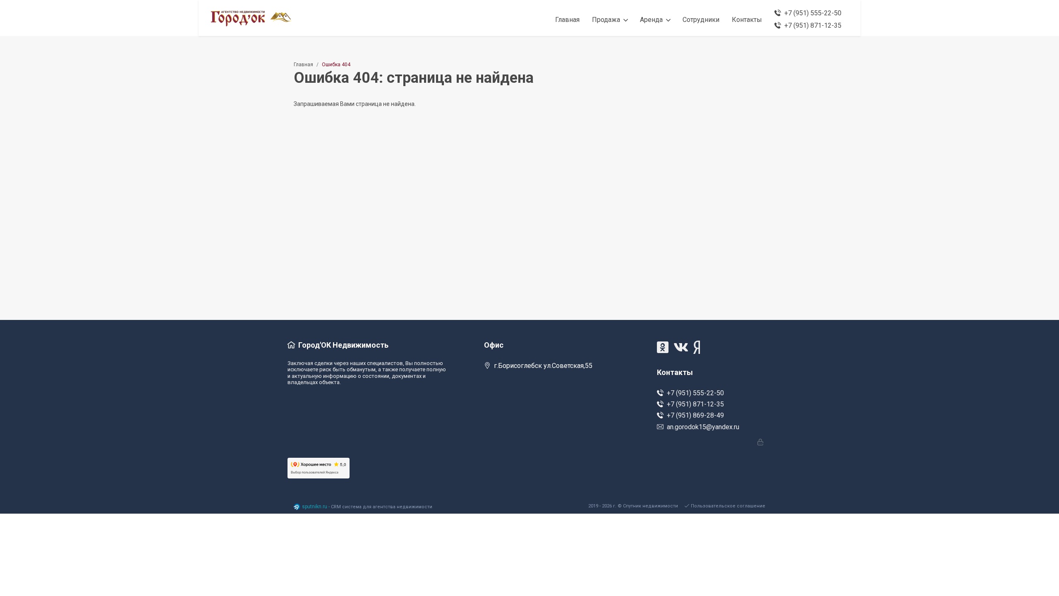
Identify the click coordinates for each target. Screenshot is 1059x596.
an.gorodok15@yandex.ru (703, 427)
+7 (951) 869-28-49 (695, 415)
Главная (303, 64)
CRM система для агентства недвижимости (381, 506)
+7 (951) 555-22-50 (695, 393)
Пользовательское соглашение (728, 506)
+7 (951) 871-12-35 (695, 404)
